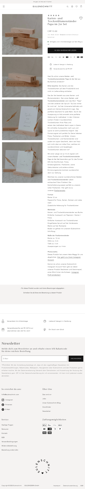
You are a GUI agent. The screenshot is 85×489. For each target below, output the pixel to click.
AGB (81, 485)
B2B (3, 437)
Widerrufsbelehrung (9, 446)
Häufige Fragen (7, 425)
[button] (67, 6)
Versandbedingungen (10, 442)
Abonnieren (76, 358)
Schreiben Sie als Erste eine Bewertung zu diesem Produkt (42, 293)
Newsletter (46, 411)
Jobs (44, 399)
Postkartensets (59, 190)
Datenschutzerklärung (70, 485)
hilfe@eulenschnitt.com (10, 394)
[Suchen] (67, 6)
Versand (62, 34)
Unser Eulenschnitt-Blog (51, 403)
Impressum (56, 485)
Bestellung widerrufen (10, 450)
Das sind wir (47, 394)
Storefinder (46, 407)
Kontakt (4, 433)
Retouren (5, 429)
